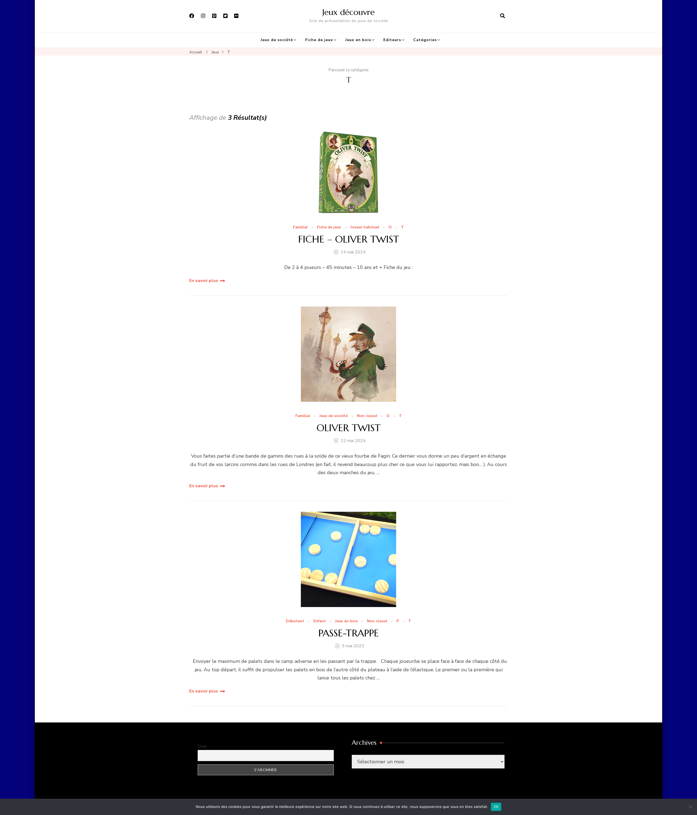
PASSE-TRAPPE (348, 633)
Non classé (367, 416)
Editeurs (392, 39)
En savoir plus (203, 281)
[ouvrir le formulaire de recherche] (502, 16)
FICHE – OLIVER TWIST (348, 239)
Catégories (425, 39)
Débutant (295, 621)
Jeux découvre (348, 12)
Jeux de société (277, 39)
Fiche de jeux (319, 39)
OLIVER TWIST (349, 428)
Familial (300, 227)
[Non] (690, 807)
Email (202, 746)
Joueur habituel (364, 227)
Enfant (319, 621)
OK (496, 806)
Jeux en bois (358, 39)
